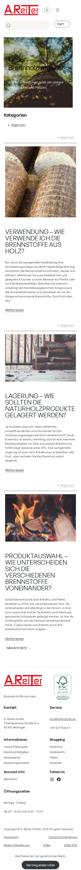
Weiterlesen (14, 310)
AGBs (46, 845)
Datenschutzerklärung (63, 837)
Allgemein (18, 125)
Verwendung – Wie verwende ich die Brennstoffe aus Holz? (35, 241)
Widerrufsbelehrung (16, 845)
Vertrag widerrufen (40, 865)
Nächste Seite (19, 648)
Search (45, 25)
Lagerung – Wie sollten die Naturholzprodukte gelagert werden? (40, 405)
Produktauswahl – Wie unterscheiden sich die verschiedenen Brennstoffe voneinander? (36, 572)
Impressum (11, 837)
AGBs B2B (70, 845)
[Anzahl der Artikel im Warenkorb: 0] (62, 24)
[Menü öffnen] (57, 10)
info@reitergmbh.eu (63, 719)
